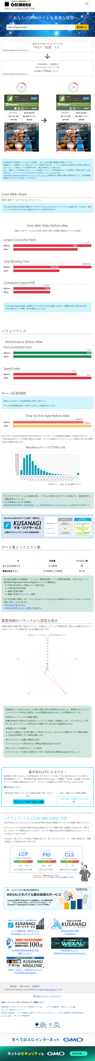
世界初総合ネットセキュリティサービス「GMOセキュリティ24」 (22, 1007)
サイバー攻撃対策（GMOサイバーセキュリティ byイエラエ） (36, 1013)
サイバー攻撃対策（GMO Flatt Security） (71, 1013)
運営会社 (13, 986)
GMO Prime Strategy (47, 989)
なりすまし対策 (6, 1016)
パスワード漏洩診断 (52, 1007)
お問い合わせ (24, 986)
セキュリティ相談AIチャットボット (12, 1010)
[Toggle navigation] (86, 3)
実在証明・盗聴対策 (7, 1013)
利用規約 (35, 986)
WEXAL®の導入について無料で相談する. (23, 608)
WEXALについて (14, 787)
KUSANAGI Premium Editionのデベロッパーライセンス (26, 175)
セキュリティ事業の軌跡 (22, 1016)
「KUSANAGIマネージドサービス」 (54, 505)
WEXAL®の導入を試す (15, 605)
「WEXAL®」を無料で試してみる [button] (74, 798)
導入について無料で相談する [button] (27, 801)
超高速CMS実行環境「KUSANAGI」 (20, 505)
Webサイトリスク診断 (68, 1007)
